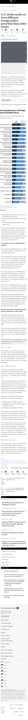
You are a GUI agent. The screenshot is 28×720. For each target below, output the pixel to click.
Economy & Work (5, 643)
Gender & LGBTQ (5, 638)
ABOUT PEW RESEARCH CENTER (8, 690)
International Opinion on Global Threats (12, 534)
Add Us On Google (11, 35)
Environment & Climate (19, 460)
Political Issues (16, 462)
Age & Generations (5, 635)
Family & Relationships (7, 640)
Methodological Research (7, 656)
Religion (3, 632)
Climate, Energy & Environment (7, 460)
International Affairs (6, 623)
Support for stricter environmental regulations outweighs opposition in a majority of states (14, 543)
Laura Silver (14, 39)
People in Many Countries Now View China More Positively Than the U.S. (14, 590)
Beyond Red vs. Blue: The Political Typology (14, 596)
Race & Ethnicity (5, 629)
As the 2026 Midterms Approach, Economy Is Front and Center (14, 575)
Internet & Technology (6, 650)
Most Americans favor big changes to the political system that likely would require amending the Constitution (14, 582)
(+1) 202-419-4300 (5, 615)
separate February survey (9, 271)
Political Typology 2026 (11, 571)
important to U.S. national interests (15, 430)
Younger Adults (4, 465)
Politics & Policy (5, 620)
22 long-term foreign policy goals (15, 96)
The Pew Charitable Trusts (20, 698)
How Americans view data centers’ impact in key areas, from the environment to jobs (13, 513)
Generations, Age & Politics (6, 462)
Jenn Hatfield (5, 39)
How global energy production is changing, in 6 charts (13, 503)
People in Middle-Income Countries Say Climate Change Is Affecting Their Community (14, 524)
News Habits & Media (6, 653)
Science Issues (23, 462)
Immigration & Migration (7, 626)
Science (3, 647)
